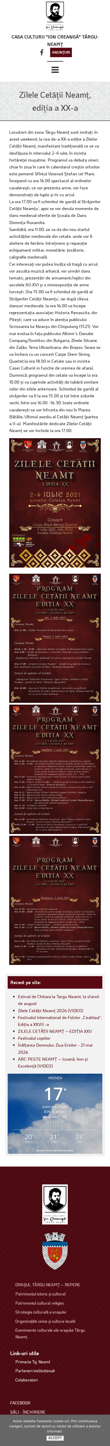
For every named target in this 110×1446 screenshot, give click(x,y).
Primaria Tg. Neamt (32, 1361)
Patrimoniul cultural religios (39, 1303)
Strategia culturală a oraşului (40, 1312)
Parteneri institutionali (35, 1370)
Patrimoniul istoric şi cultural (40, 1293)
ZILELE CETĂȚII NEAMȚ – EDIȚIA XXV (55, 1031)
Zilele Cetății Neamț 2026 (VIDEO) (50, 1010)
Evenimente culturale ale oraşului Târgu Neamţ (50, 1333)
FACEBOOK (20, 1402)
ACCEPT (55, 1438)
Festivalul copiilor (34, 1038)
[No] (103, 1430)
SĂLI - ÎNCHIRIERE (27, 1412)
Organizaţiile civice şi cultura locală (45, 1321)
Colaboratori (26, 1379)
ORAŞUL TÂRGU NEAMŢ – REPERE (47, 1284)
